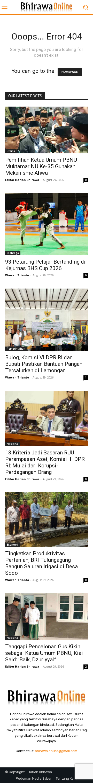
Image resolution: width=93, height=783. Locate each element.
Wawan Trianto (17, 275)
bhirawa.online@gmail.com (56, 751)
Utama (11, 151)
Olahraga (13, 253)
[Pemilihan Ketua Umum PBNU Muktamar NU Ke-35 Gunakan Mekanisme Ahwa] (46, 130)
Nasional (13, 444)
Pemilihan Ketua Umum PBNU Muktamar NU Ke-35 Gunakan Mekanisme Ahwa (41, 166)
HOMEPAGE (69, 72)
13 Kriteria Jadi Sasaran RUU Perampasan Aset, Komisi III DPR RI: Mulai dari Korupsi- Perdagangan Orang (45, 462)
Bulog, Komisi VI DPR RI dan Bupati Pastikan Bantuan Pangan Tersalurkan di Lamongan (43, 364)
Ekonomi (12, 544)
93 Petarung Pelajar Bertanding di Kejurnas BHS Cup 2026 (45, 265)
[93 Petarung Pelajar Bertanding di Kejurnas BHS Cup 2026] (46, 224)
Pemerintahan (16, 348)
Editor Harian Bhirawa (22, 180)
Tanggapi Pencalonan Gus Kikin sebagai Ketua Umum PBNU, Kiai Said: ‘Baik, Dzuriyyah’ (44, 653)
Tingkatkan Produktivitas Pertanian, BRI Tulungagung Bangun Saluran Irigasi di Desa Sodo (41, 563)
